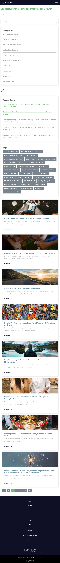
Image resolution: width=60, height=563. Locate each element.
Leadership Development (30, 535)
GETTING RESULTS (31, 155)
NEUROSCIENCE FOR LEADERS (46, 159)
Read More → (8, 229)
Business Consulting (30, 510)
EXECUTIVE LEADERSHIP (24, 177)
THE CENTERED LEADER (11, 152)
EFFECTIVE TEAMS (25, 173)
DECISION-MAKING (9, 163)
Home (26, 11)
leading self (38, 188)
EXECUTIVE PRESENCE (10, 173)
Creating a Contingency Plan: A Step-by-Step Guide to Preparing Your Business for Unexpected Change (29, 121)
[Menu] (57, 2)
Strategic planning (39, 184)
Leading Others (7, 76)
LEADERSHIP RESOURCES (11, 170)
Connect (30, 544)
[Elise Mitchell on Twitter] (27, 551)
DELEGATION (22, 163)
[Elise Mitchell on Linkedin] (24, 551)
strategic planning (26, 188)
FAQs (30, 524)
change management (10, 188)
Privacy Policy (40, 557)
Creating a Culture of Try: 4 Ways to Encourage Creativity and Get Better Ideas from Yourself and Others (29, 472)
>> (30, 490)
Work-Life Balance (8, 81)
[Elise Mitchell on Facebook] (31, 551)
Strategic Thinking (8, 55)
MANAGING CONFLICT (47, 170)
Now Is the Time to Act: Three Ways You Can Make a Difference (29, 253)
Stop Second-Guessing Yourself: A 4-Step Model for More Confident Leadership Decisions (26, 105)
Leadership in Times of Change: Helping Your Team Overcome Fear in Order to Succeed (29, 128)
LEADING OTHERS (9, 166)
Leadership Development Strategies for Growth (26, 8)
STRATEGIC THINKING (40, 173)
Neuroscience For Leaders (11, 34)
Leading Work (7, 71)
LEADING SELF (30, 159)
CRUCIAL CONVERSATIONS (30, 170)
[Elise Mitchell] (8, 2)
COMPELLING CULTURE (36, 163)
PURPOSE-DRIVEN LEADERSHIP (13, 155)
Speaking (30, 530)
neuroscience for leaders (12, 192)
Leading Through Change (10, 50)
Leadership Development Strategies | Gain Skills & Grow (44, 11)
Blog (30, 520)
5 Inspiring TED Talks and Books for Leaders (22, 288)
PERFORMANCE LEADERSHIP (12, 181)
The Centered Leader (9, 39)
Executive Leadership (10, 184)
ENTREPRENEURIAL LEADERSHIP (13, 159)
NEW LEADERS (43, 166)
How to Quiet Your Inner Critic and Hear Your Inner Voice (27, 218)
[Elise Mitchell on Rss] (2, 90)
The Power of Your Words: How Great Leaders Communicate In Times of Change (27, 113)
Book (30, 539)
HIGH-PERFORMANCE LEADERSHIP (31, 152)
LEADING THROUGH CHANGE (26, 166)
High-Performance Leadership (12, 45)
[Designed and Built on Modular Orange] (30, 561)
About (30, 505)
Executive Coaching (30, 516)
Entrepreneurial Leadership (11, 60)
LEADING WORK (9, 177)
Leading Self (6, 66)
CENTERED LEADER (29, 181)
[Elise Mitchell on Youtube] (35, 551)
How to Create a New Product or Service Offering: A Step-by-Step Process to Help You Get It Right (29, 136)
